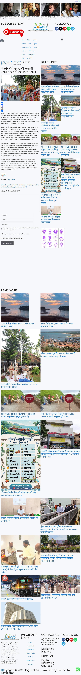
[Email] (20, 108)
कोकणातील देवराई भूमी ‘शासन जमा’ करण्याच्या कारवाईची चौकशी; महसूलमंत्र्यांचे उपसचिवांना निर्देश (19, 569)
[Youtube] (65, 29)
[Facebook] (57, 29)
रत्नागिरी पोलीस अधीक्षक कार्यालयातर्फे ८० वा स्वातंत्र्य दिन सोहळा (50, 126)
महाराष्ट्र (36, 47)
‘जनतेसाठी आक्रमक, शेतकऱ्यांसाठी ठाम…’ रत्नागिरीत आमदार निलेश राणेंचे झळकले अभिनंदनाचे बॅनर (57, 558)
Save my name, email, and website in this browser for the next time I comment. (21, 229)
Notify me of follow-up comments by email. (16, 234)
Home (30, 642)
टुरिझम (35, 44)
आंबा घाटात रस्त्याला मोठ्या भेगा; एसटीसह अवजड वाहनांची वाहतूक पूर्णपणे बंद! (51, 150)
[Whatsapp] (69, 29)
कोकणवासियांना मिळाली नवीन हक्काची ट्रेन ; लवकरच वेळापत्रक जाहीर (51, 198)
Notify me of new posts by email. (12, 238)
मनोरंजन (24, 51)
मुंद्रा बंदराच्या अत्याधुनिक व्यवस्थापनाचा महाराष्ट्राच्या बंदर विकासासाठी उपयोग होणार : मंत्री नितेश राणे (59, 529)
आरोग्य (23, 54)
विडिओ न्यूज (32, 51)
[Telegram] (73, 29)
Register (30, 664)
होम (22, 40)
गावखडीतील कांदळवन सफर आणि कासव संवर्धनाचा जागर (50, 89)
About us (30, 646)
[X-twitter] (61, 29)
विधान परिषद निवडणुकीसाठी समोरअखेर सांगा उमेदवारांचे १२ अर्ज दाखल (19, 627)
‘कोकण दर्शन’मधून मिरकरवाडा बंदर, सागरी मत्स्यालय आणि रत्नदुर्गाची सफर (70, 111)
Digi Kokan (11, 179)
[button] (62, 39)
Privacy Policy (30, 653)
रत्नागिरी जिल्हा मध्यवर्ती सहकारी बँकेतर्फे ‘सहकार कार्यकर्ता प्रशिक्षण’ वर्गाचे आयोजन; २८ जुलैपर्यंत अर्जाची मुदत (70, 181)
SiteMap (30, 657)
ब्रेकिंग (28, 40)
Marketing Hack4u (47, 650)
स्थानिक (24, 44)
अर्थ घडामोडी (31, 54)
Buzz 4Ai (47, 655)
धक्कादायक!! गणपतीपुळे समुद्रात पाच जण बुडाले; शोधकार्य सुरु (57, 596)
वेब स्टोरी (29, 58)
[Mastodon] (20, 106)
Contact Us (30, 649)
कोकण (34, 40)
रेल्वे (30, 44)
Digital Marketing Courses (47, 663)
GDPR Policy (30, 660)
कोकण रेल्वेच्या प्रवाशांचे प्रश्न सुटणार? (17, 598)
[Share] (20, 111)
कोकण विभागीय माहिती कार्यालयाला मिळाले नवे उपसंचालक (50, 219)
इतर (23, 58)
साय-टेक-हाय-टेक (26, 47)
